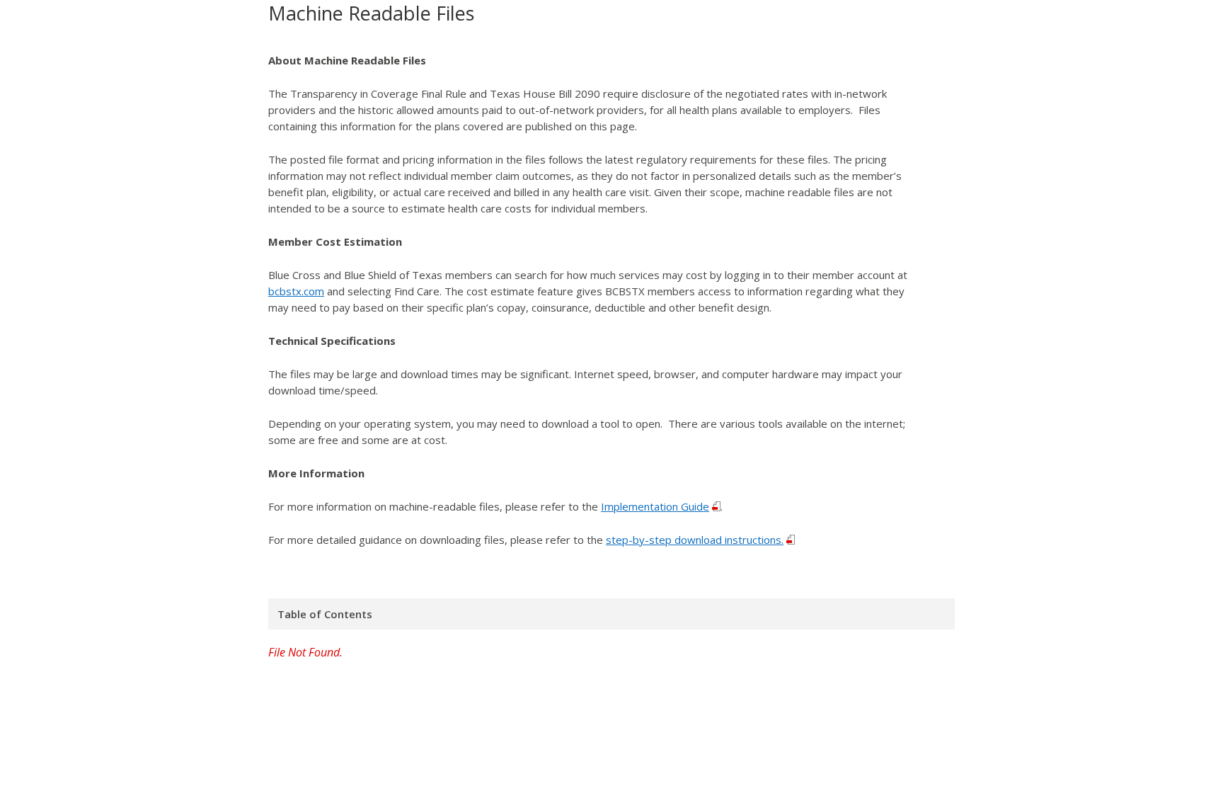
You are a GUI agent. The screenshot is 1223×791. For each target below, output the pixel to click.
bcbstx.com (296, 291)
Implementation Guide (655, 506)
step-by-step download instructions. (694, 540)
